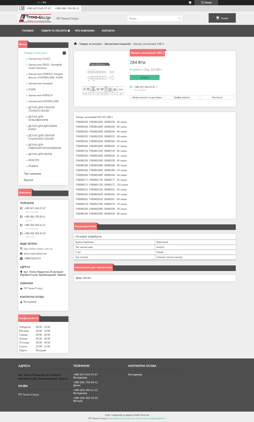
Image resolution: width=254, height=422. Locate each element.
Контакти (108, 30)
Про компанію (84, 30)
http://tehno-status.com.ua (38, 248)
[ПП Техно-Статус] (35, 18)
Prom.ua (145, 415)
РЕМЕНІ (33, 166)
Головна (28, 30)
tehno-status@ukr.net (35, 253)
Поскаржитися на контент (122, 418)
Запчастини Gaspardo (117, 43)
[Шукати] (179, 18)
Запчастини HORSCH (40, 95)
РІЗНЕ (32, 89)
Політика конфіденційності (151, 418)
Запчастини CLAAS (39, 58)
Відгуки (28, 179)
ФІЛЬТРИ (33, 160)
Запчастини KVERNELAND (43, 101)
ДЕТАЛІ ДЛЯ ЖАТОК (40, 154)
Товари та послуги (54, 30)
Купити (145, 77)
